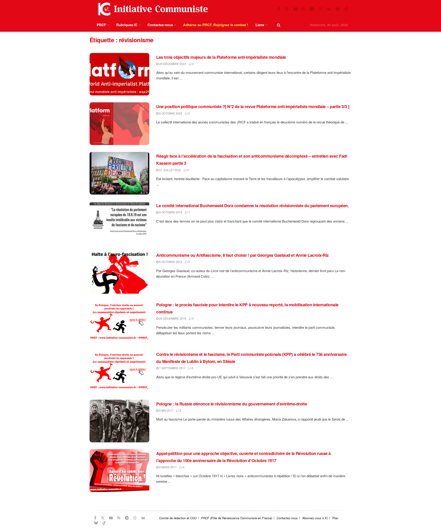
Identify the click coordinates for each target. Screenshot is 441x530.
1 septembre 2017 (172, 368)
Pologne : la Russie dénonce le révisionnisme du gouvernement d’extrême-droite (231, 404)
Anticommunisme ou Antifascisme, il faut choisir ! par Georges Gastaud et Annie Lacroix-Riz (242, 255)
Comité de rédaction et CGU (178, 518)
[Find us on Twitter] (287, 9)
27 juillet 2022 (169, 170)
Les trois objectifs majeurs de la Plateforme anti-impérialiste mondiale (221, 57)
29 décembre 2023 (172, 64)
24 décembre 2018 (172, 318)
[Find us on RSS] (303, 9)
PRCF (101, 24)
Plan (335, 518)
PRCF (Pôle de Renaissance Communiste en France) (236, 518)
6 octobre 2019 (170, 262)
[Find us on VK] (329, 9)
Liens (259, 24)
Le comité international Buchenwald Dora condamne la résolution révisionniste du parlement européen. (252, 206)
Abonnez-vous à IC (315, 518)
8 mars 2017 (167, 467)
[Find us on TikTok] (346, 9)
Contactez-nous (160, 24)
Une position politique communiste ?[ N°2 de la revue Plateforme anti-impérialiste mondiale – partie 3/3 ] (252, 106)
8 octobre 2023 (170, 113)
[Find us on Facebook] (279, 9)
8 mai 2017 (165, 410)
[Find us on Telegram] (312, 9)
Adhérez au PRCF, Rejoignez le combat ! (215, 24)
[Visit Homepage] (152, 9)
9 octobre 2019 (170, 212)
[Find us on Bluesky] (338, 9)
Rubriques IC (126, 24)
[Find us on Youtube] (295, 9)
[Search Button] (278, 25)
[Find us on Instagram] (320, 9)
